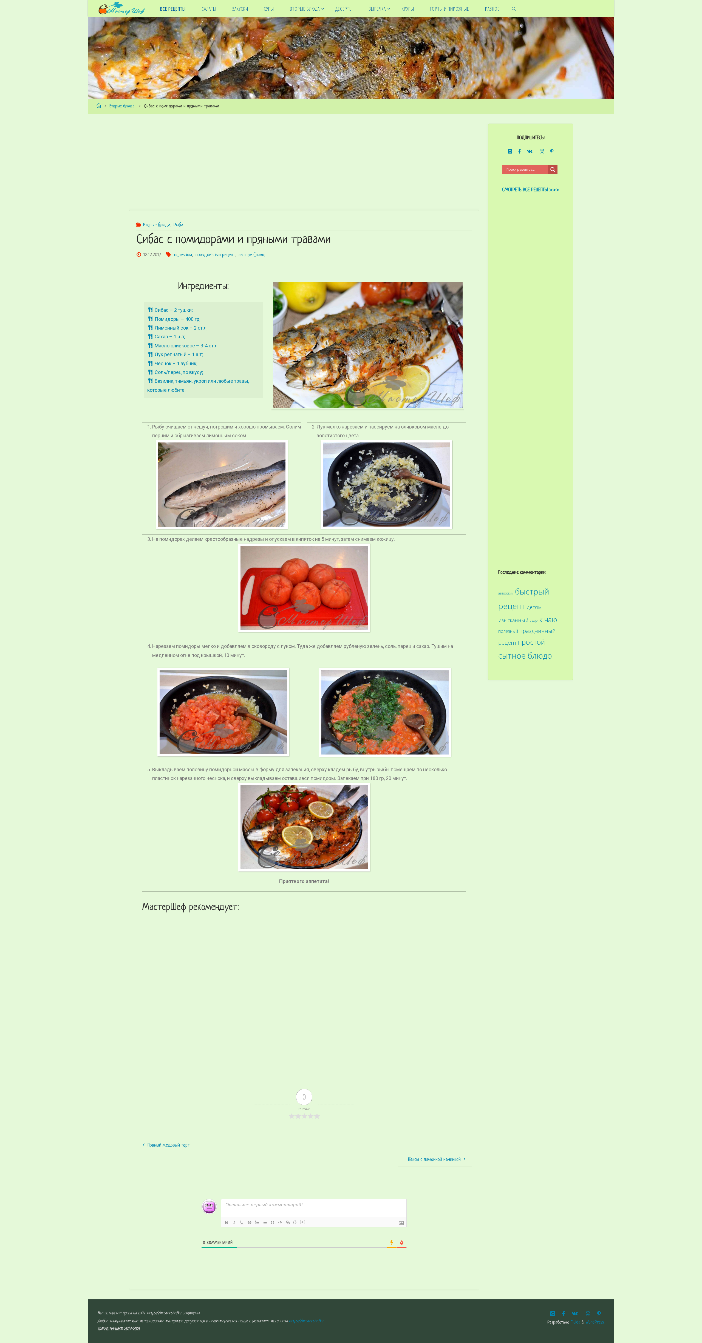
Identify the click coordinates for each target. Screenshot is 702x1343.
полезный (183, 255)
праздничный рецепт (215, 255)
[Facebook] (519, 151)
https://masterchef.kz (306, 1321)
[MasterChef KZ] (121, 8)
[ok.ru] (541, 151)
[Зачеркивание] (249, 1222)
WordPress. (595, 1322)
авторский (506, 593)
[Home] (98, 106)
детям (534, 607)
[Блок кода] (280, 1222)
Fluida (574, 1322)
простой (531, 642)
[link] (513, 8)
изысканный (513, 620)
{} (295, 1222)
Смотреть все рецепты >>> (530, 190)
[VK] (530, 151)
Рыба (178, 225)
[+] (303, 1222)
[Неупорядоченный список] (265, 1222)
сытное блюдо (252, 255)
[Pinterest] (552, 151)
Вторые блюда (121, 106)
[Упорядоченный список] (257, 1222)
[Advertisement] (293, 162)
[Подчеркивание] (242, 1222)
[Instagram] (510, 151)
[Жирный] (226, 1222)
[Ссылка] (288, 1222)
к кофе (534, 621)
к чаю (548, 619)
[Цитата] (272, 1222)
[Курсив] (234, 1222)
